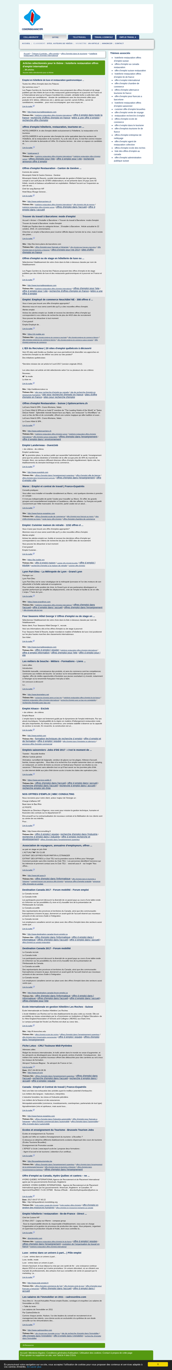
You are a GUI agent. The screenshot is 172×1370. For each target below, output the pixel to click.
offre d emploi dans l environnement (41, 439)
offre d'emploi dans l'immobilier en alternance (79, 741)
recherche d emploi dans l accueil (77, 785)
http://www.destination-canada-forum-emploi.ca (48, 934)
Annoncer (107, 43)
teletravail (79, 37)
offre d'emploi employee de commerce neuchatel (51, 337)
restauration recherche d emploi (130, 116)
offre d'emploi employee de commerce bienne (39, 340)
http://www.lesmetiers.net (38, 694)
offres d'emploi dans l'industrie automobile (53, 1119)
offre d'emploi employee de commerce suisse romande (75, 340)
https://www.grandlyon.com (39, 602)
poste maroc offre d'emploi (52, 519)
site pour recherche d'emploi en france (62, 394)
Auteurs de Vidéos (63, 43)
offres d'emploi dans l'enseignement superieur (54, 475)
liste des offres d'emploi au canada (127, 152)
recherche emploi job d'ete (36, 788)
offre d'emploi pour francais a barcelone (83, 247)
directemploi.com (35, 1238)
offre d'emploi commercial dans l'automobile (50, 1121)
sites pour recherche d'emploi (59, 397)
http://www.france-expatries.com (41, 513)
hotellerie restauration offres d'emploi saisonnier (127, 104)
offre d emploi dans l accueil (47, 607)
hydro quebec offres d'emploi (70, 1205)
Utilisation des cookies (90, 1353)
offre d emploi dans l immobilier (68, 1336)
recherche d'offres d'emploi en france (50, 117)
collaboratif (31, 37)
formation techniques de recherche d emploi (58, 738)
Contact (119, 43)
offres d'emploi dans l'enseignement (78, 436)
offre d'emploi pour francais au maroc (80, 516)
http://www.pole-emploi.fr (38, 1283)
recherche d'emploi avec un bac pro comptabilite (78, 700)
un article (93, 43)
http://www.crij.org (35, 1073)
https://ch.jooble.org (36, 334)
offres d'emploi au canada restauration (36, 942)
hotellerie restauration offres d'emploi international (53, 115)
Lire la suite (27, 106)
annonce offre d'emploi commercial (37, 744)
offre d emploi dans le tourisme (129, 125)
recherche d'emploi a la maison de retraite (49, 565)
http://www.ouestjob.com (38, 472)
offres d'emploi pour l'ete (42, 159)
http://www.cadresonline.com (40, 1330)
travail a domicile (104, 37)
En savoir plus (34, 1367)
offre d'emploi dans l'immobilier (37, 1336)
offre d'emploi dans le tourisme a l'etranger (60, 1167)
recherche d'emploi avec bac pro (36, 703)
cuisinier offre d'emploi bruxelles (67, 563)
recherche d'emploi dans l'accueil (40, 785)
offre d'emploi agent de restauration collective (125, 143)
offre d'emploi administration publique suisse (127, 159)
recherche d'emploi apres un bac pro (48, 698)
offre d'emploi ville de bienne (88, 475)
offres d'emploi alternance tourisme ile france (126, 91)
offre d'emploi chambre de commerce (79, 519)
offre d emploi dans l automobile (36, 1124)
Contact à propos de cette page (117, 1353)
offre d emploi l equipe (47, 650)
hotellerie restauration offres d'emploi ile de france (82, 698)
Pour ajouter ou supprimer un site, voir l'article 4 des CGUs (48, 1355)
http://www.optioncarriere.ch (39, 201)
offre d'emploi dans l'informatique (52, 878)
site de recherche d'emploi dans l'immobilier (80, 1333)
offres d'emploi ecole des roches (47, 1035)
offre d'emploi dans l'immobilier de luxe (47, 1333)
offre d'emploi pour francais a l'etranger (52, 247)
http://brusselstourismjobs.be (40, 1161)
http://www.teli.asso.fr (37, 875)
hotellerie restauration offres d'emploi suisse (38, 207)
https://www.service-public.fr (39, 780)
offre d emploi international (127, 80)
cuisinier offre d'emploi (77, 566)
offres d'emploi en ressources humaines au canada (74, 1208)
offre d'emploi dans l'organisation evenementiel (39, 1037)
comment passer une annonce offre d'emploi (47, 881)
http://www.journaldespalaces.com (42, 112)
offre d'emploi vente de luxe (74, 1286)
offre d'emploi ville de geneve (84, 205)
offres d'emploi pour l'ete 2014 (65, 250)
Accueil (26, 43)
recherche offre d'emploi (35, 120)
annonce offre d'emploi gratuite (78, 881)
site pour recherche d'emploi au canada (52, 392)
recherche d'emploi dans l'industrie (78, 834)
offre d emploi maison (45, 563)
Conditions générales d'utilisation (62, 1353)
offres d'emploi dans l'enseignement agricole (38, 478)
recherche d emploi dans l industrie (41, 836)
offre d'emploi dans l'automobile (84, 1121)
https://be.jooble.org (36, 560)
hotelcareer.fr (33, 153)
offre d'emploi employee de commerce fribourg (83, 337)
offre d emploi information (36, 652)
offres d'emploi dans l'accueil (71, 207)
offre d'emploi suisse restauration (45, 437)
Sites (49, 43)
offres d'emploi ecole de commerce (50, 516)
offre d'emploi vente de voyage (129, 112)
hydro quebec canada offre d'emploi (46, 1205)
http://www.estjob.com (37, 735)
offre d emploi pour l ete (69, 159)
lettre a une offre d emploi (85, 117)
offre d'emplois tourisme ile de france (128, 130)
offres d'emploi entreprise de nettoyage (127, 136)
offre (55, 37)
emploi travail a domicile (128, 38)
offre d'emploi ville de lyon (33, 610)
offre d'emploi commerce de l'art (48, 1286)
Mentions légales (37, 1353)
